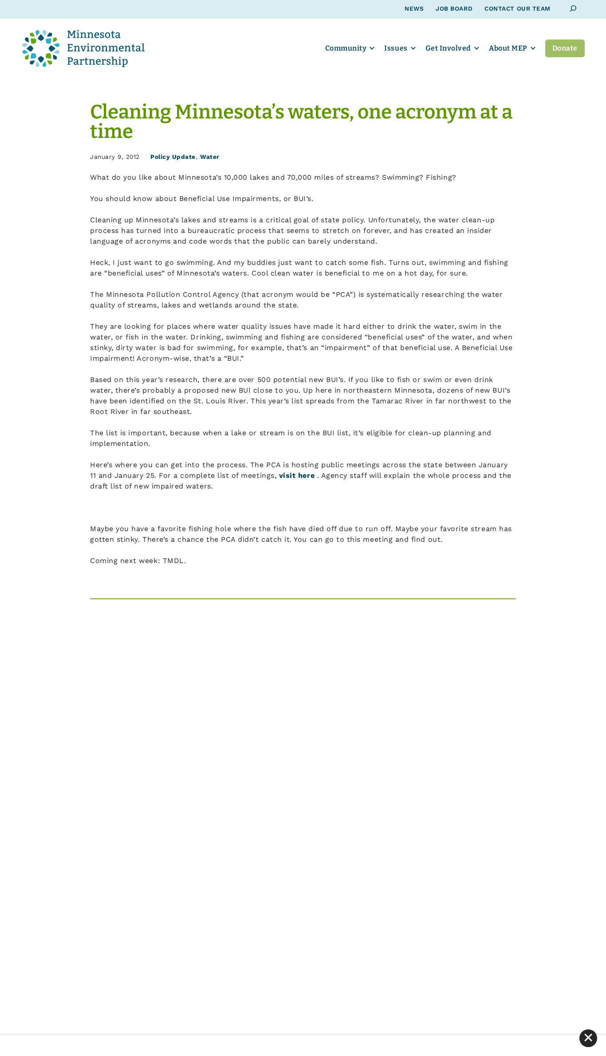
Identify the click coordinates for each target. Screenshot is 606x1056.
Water (210, 156)
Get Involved (448, 48)
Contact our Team (517, 8)
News (414, 8)
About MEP (508, 48)
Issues (395, 48)
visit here (298, 475)
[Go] (573, 9)
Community (346, 48)
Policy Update (173, 156)
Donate (565, 48)
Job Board (454, 8)
